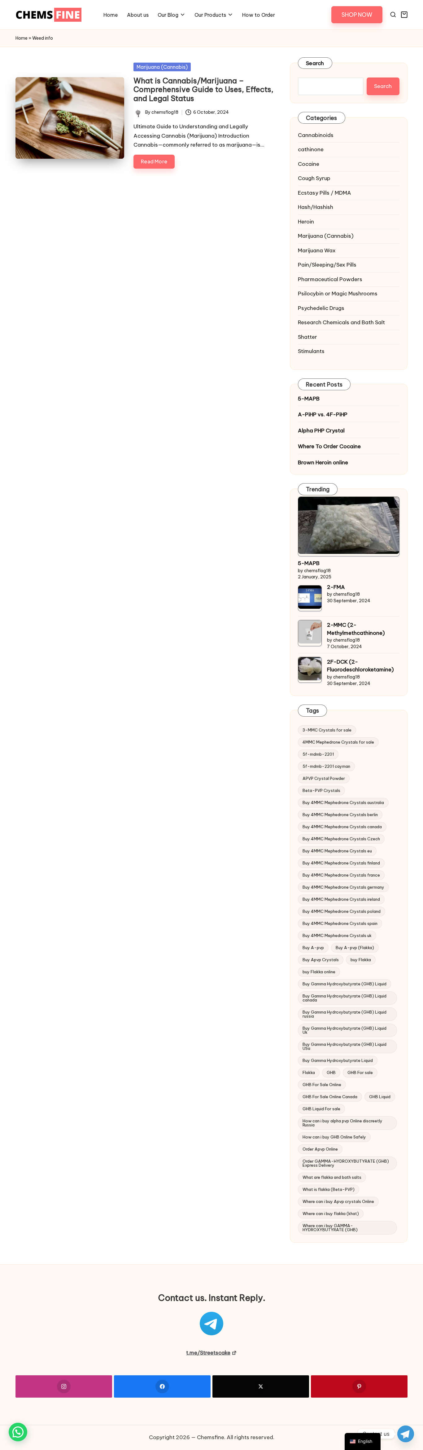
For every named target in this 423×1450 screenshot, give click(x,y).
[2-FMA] (309, 597)
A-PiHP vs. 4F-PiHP (322, 414)
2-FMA (336, 587)
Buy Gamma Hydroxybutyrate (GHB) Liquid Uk (344, 1030)
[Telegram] (405, 1434)
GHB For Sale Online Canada (330, 1096)
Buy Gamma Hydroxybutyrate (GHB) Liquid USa (344, 1046)
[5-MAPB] (348, 525)
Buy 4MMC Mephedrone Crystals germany (343, 887)
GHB (331, 1072)
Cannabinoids (316, 135)
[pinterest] (359, 1386)
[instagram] (63, 1386)
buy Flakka (361, 959)
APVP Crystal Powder (324, 778)
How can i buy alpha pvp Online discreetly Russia (342, 1122)
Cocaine (308, 164)
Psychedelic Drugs (321, 308)
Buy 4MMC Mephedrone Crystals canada (342, 826)
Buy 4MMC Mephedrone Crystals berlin (340, 814)
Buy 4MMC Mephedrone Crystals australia (343, 802)
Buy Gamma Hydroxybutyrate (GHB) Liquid (344, 983)
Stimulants (311, 351)
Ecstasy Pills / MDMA (324, 192)
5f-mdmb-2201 (318, 754)
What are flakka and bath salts (332, 1177)
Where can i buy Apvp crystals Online (338, 1201)
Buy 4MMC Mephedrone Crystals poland (342, 911)
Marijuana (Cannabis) (162, 67)
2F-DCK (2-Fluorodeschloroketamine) (360, 665)
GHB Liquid (379, 1096)
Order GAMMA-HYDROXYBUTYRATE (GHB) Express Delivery (346, 1163)
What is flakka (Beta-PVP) (329, 1189)
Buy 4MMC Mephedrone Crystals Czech (341, 838)
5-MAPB (309, 398)
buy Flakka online (319, 971)
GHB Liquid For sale (321, 1108)
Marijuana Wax (317, 250)
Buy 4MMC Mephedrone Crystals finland (341, 862)
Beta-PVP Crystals (321, 790)
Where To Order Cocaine (329, 446)
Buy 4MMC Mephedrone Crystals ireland (341, 899)
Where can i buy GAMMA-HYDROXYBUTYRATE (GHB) (330, 1227)
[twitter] (260, 1386)
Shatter (307, 337)
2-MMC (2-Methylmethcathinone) (356, 628)
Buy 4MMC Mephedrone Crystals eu (337, 850)
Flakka (309, 1072)
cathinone (311, 149)
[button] (356, 14)
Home (21, 38)
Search (315, 63)
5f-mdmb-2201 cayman (326, 766)
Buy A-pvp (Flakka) (355, 947)
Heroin (306, 221)
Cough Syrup (314, 178)
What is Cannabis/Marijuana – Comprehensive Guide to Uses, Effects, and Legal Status (203, 89)
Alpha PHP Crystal (321, 430)
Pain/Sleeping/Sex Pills (327, 264)
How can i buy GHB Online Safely (334, 1136)
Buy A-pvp (313, 947)
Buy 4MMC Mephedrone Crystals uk (337, 935)
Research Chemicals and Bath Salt (341, 322)
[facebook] (162, 1386)
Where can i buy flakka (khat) (331, 1213)
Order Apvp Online (320, 1149)
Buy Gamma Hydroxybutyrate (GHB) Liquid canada (344, 997)
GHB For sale (360, 1072)
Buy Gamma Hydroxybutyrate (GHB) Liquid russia (344, 1014)
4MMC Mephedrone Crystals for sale (338, 742)
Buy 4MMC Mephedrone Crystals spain (340, 923)
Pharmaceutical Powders (330, 279)
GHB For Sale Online (322, 1084)
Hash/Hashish (315, 207)
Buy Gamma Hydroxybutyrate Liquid (338, 1060)
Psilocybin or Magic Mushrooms (337, 293)
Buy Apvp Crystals (321, 959)
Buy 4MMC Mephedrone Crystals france (341, 875)
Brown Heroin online (323, 462)
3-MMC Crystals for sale (327, 729)
